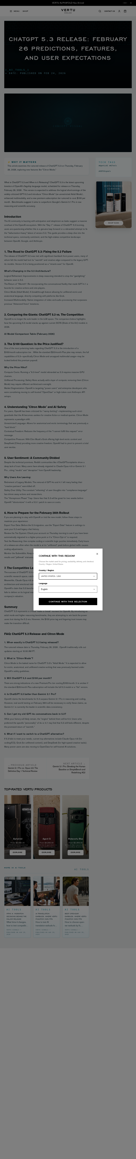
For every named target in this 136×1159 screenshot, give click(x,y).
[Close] (97, 554)
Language (43, 584)
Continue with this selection (68, 601)
